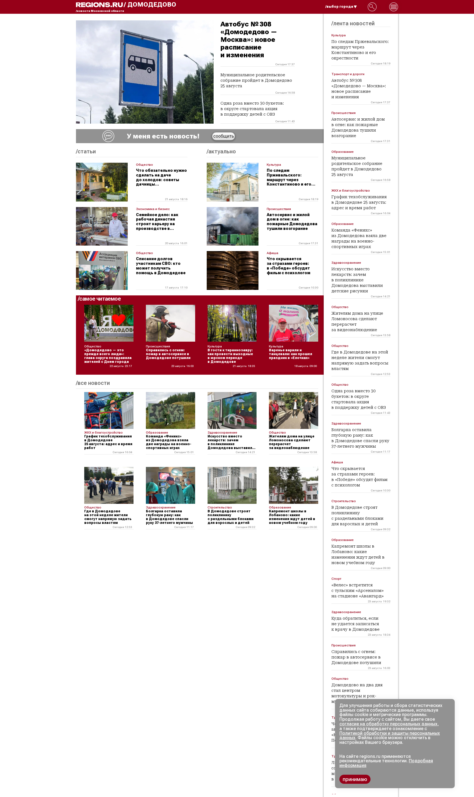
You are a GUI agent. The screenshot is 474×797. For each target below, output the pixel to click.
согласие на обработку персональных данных (388, 724)
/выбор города (339, 7)
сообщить (223, 136)
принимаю (355, 779)
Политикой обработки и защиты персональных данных (389, 736)
